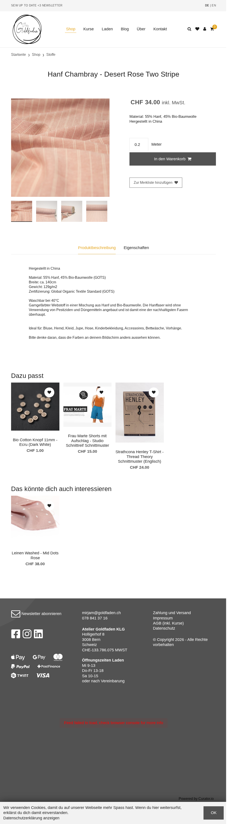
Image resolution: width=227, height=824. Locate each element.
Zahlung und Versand (172, 613)
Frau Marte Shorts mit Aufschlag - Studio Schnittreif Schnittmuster (87, 441)
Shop (70, 29)
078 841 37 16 (95, 618)
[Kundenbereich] (204, 29)
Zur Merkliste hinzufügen (153, 182)
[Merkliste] (197, 29)
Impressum (163, 618)
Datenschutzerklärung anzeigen (31, 818)
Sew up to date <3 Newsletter (36, 5)
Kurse (88, 29)
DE (207, 5)
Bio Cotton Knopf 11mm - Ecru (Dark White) (35, 442)
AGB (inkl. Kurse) (168, 623)
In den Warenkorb (170, 159)
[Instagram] (27, 635)
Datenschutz (164, 628)
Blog (125, 29)
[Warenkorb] (212, 29)
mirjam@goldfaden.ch (101, 613)
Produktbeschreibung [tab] (97, 248)
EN (214, 5)
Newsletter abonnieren (40, 613)
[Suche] (189, 29)
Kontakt (160, 29)
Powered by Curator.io (196, 799)
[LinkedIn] (38, 635)
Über (141, 29)
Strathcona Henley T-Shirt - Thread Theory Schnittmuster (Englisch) (139, 457)
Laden (107, 29)
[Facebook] (15, 635)
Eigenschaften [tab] (136, 248)
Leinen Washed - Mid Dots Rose (35, 555)
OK (214, 812)
